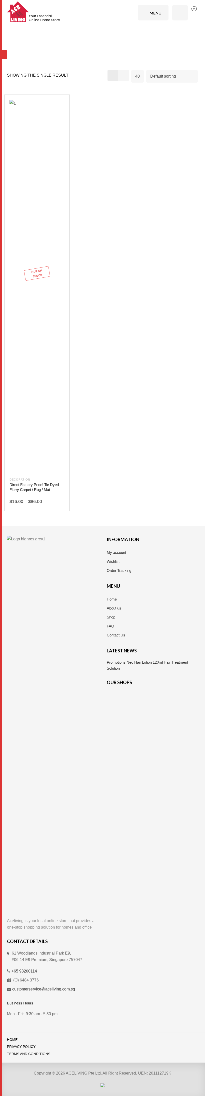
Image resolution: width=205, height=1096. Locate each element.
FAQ (110, 626)
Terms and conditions (28, 1054)
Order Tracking (119, 570)
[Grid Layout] (113, 75)
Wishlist (113, 561)
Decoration (20, 479)
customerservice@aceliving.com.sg (43, 989)
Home (112, 599)
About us (114, 608)
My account (116, 552)
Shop (111, 617)
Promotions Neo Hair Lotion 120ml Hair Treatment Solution (147, 665)
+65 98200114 (24, 971)
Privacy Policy (21, 1047)
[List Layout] (123, 75)
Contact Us (116, 635)
